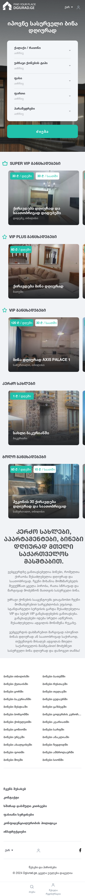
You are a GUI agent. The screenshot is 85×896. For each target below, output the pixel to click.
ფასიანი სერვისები (19, 814)
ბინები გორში (13, 691)
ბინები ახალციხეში (18, 744)
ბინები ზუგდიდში (55, 744)
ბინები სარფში (53, 729)
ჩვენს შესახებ (15, 789)
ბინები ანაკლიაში (55, 737)
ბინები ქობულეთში (17, 722)
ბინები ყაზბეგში (54, 706)
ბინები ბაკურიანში (17, 699)
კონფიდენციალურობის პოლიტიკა (30, 823)
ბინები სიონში (53, 760)
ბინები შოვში (13, 760)
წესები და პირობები (42, 867)
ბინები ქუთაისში (16, 684)
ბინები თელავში (54, 691)
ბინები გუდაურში (55, 699)
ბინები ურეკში (14, 737)
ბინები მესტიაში (16, 706)
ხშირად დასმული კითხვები (25, 806)
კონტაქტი (11, 797)
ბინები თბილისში (16, 676)
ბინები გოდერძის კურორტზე (61, 714)
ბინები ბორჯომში (16, 714)
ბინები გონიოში (15, 729)
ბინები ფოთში (14, 752)
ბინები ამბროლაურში (58, 752)
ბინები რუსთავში (55, 684)
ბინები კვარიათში (55, 722)
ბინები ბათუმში (53, 676)
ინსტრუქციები (15, 831)
